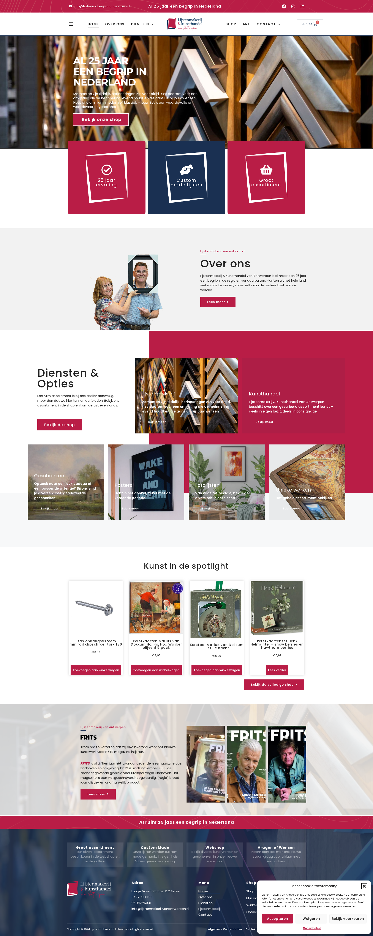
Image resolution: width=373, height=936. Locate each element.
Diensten (140, 24)
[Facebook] (284, 6)
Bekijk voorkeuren (348, 918)
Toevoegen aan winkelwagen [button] (96, 670)
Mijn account (256, 898)
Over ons (115, 24)
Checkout (254, 912)
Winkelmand (256, 905)
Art (246, 24)
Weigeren (311, 918)
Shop (231, 24)
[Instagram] (293, 6)
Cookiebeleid (312, 928)
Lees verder (277, 670)
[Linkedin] (302, 6)
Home (93, 24)
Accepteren (277, 918)
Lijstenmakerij (209, 908)
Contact (266, 24)
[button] (364, 886)
